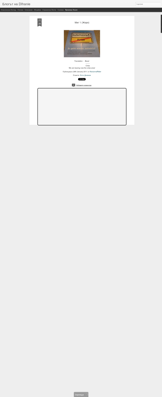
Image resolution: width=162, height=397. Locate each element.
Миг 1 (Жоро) (82, 22)
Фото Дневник (85, 75)
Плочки (20, 10)
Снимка (61, 10)
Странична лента (49, 10)
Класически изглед (8, 10)
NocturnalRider (95, 71)
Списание (28, 10)
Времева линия (71, 10)
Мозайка (37, 10)
